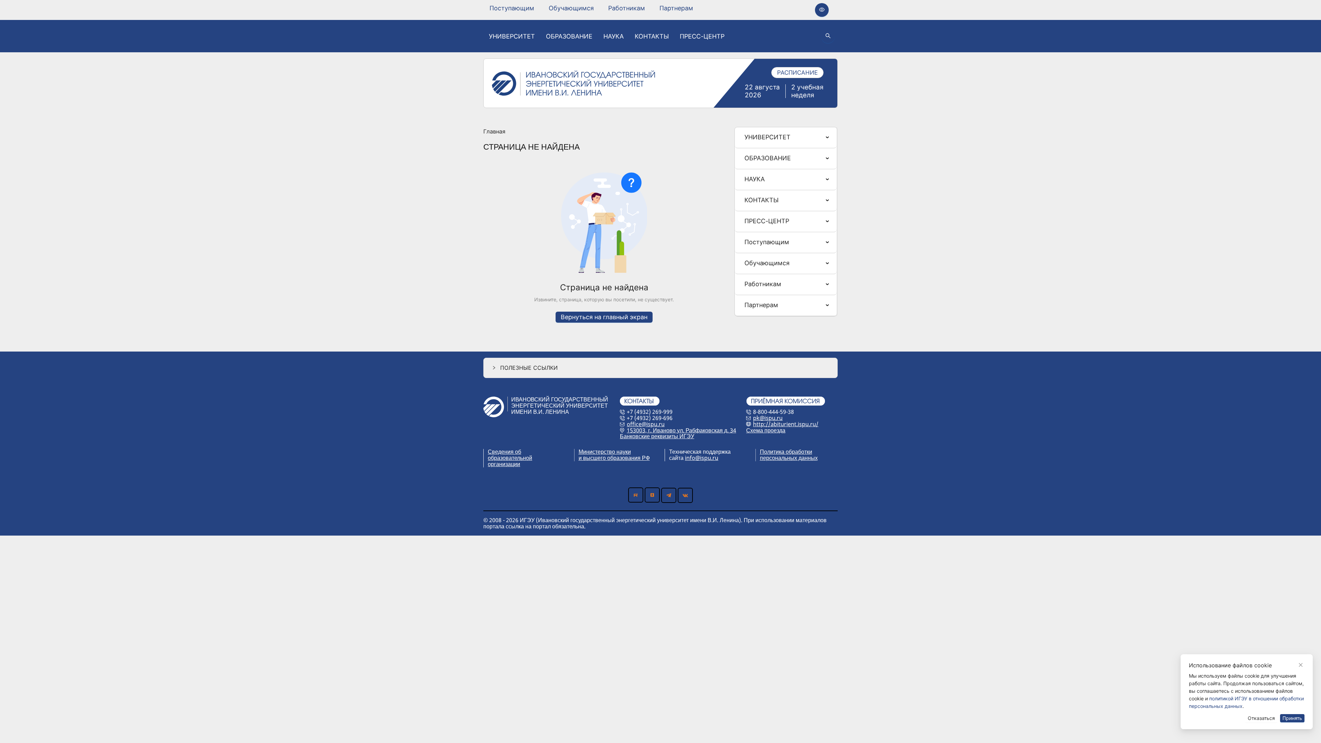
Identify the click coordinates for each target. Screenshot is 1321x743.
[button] (660, 368)
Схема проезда (765, 430)
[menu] (591, 8)
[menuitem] (512, 8)
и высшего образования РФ (614, 458)
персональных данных (789, 458)
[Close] (1300, 665)
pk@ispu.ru (768, 418)
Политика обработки (786, 451)
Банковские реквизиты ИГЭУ (657, 436)
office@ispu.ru (646, 424)
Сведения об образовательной (510, 455)
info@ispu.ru (701, 458)
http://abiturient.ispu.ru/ (785, 424)
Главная (494, 132)
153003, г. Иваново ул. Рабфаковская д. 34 (681, 430)
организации (504, 464)
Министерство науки (605, 451)
